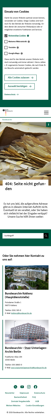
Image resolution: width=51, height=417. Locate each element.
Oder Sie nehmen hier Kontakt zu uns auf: (23, 257)
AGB (37, 401)
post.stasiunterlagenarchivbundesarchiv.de (29, 368)
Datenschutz (9, 95)
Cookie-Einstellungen (35, 406)
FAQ (34, 397)
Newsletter (9, 393)
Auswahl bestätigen (17, 86)
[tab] (18, 36)
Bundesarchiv (7, 120)
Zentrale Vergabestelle (20, 401)
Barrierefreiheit (20, 397)
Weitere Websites (13, 406)
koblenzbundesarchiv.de (21, 313)
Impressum (24, 393)
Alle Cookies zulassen (18, 78)
